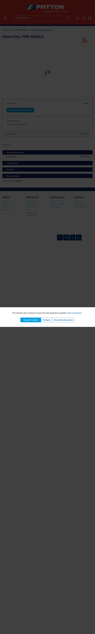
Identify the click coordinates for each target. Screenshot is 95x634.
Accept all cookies (30, 320)
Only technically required (63, 320)
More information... (75, 313)
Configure (47, 320)
